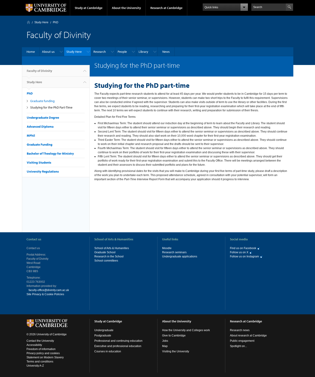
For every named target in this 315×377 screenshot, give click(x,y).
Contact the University (40, 340)
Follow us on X (239, 252)
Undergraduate (103, 330)
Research (99, 52)
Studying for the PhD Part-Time (51, 107)
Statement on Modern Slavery (45, 357)
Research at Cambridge (166, 8)
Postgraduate (102, 335)
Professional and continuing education (118, 340)
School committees (106, 260)
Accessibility (34, 345)
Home (28, 22)
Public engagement (242, 340)
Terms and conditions (40, 361)
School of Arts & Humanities (111, 248)
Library (143, 52)
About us (48, 52)
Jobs (165, 340)
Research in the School (109, 256)
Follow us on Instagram (244, 256)
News (166, 52)
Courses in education (107, 351)
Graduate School (105, 252)
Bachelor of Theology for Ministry (50, 153)
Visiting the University (175, 351)
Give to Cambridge (174, 335)
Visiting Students (39, 162)
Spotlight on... (238, 346)
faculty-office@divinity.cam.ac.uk (49, 290)
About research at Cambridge (248, 335)
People (122, 52)
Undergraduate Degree (43, 117)
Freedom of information (41, 349)
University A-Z (35, 365)
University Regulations (43, 171)
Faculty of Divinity (39, 71)
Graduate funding (42, 101)
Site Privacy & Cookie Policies (45, 294)
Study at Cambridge (88, 8)
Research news (240, 330)
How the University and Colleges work (186, 330)
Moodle (167, 248)
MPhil (31, 135)
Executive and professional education (117, 346)
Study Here (41, 22)
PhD (55, 22)
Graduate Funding (39, 144)
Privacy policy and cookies (43, 353)
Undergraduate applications (179, 256)
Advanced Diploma (40, 126)
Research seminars (174, 252)
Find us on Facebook (243, 248)
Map (165, 346)
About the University (126, 8)
